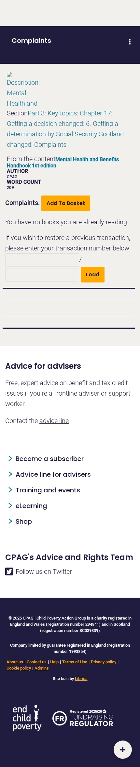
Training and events (48, 490)
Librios (81, 678)
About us (15, 661)
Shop (24, 521)
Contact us (37, 661)
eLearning (31, 505)
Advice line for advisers (53, 474)
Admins (42, 668)
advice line (54, 421)
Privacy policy (103, 661)
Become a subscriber (50, 458)
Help (54, 661)
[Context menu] (129, 42)
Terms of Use (74, 661)
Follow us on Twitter (44, 571)
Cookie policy (19, 668)
